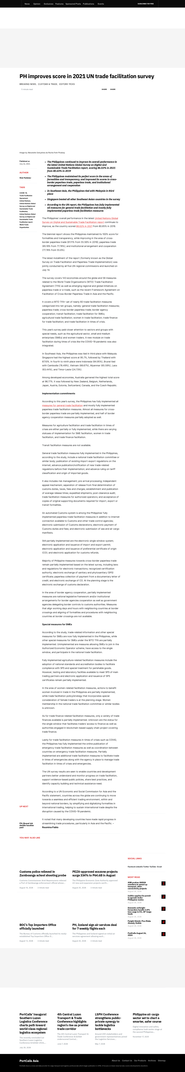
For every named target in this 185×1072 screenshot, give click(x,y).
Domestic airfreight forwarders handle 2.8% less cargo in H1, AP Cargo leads (139, 911)
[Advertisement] (92, 48)
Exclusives (48, 4)
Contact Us (127, 1060)
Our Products (140, 1060)
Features (59, 4)
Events (101, 4)
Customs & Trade (47, 84)
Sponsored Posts (73, 4)
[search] (161, 4)
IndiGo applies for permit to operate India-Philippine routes (139, 897)
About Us (116, 1060)
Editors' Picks (67, 84)
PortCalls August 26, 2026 (137, 934)
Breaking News (28, 84)
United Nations (25, 201)
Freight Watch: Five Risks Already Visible (139, 922)
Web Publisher (25, 178)
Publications (88, 4)
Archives (152, 1060)
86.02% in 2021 (84, 226)
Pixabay (61, 153)
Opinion (36, 4)
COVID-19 (23, 193)
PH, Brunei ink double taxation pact (27, 825)
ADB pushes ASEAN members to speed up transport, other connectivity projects (137, 885)
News (27, 4)
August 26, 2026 (134, 891)
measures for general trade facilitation (62, 405)
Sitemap (161, 1060)
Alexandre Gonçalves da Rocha (40, 153)
